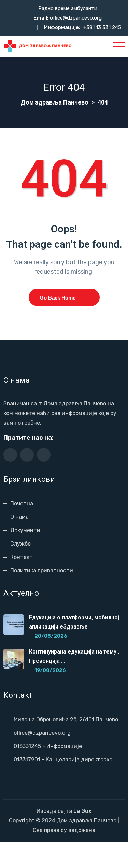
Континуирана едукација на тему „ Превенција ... (74, 656)
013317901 (27, 759)
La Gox (82, 811)
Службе (20, 543)
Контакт (21, 557)
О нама (19, 517)
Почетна (21, 503)
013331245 (27, 746)
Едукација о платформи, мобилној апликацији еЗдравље (74, 622)
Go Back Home (57, 298)
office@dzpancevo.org (76, 18)
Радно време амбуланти (67, 8)
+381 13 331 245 (102, 27)
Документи (25, 530)
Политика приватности (41, 570)
